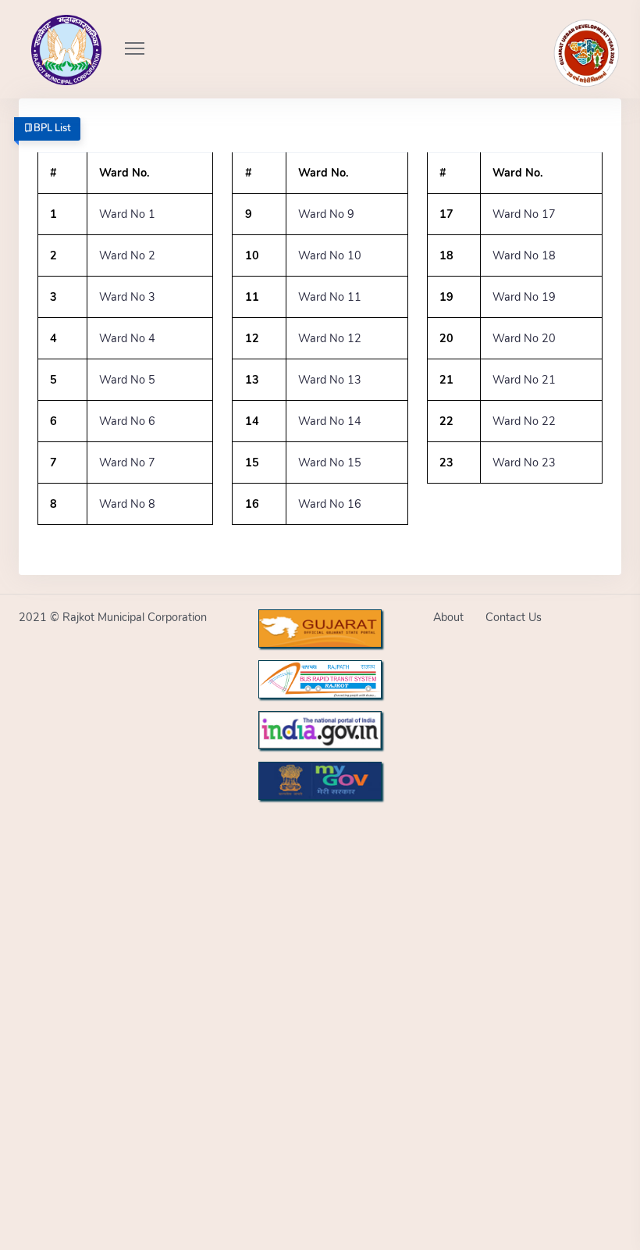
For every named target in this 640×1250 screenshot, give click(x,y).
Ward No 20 (524, 338)
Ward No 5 (127, 380)
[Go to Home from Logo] (49, 27)
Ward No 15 (329, 462)
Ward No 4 (127, 338)
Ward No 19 (524, 297)
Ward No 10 (329, 255)
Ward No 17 (524, 214)
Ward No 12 (329, 338)
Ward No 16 (329, 504)
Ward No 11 (329, 297)
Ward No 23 (524, 462)
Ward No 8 (127, 504)
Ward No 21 (524, 380)
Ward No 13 (329, 380)
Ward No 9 (326, 214)
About (448, 617)
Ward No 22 (524, 421)
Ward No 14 (329, 421)
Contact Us (513, 617)
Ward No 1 (127, 214)
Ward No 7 (127, 462)
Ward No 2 (127, 255)
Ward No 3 (127, 297)
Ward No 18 (524, 255)
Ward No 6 (127, 421)
